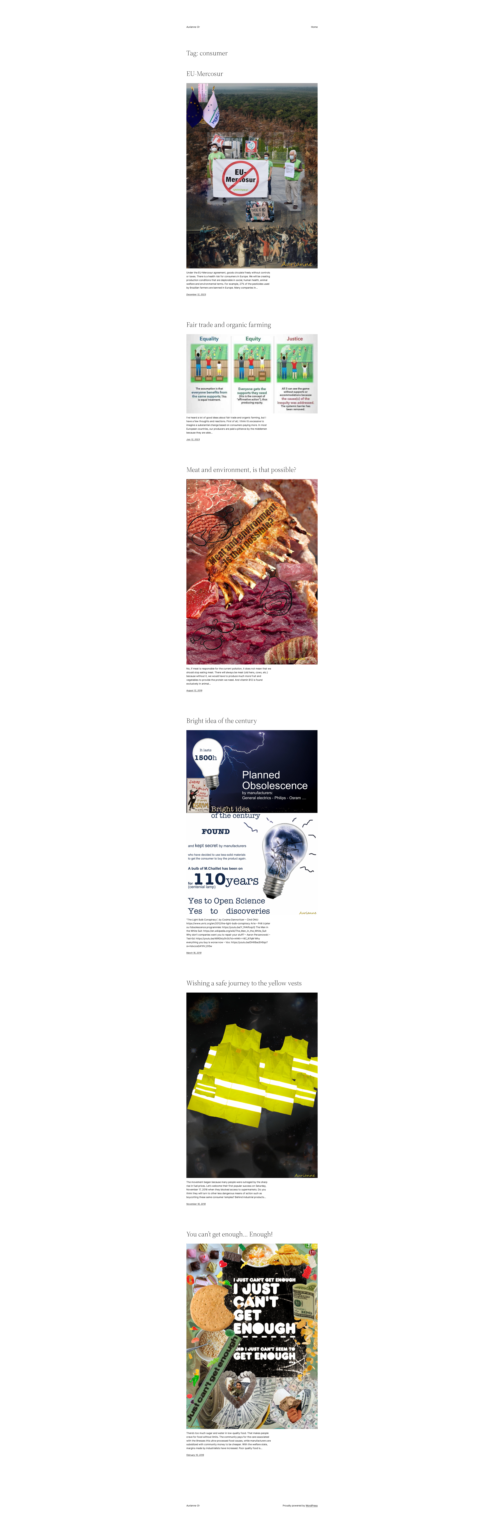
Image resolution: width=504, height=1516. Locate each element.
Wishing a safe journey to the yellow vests (244, 983)
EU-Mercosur (204, 73)
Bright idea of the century (221, 721)
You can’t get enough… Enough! (229, 1234)
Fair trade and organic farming (228, 324)
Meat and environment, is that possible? (241, 469)
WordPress (312, 1505)
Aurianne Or (193, 27)
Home (314, 27)
